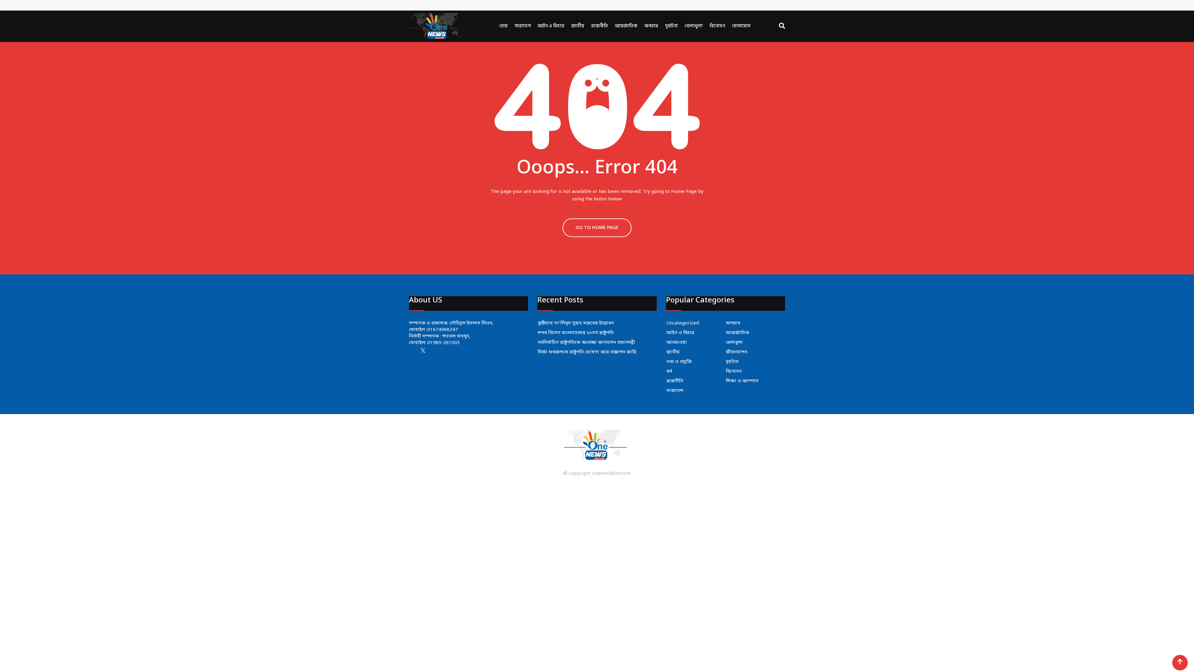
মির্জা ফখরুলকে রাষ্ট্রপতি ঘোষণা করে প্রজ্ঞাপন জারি (587, 352)
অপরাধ (651, 26)
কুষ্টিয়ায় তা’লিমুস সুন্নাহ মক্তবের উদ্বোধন (576, 323)
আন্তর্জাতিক (626, 26)
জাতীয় (577, 26)
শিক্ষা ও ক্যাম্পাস (742, 381)
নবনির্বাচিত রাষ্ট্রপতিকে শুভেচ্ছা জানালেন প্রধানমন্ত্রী (586, 342)
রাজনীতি (599, 26)
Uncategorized (682, 323)
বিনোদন (717, 26)
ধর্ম (669, 371)
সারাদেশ (523, 26)
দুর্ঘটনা (671, 26)
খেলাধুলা (694, 26)
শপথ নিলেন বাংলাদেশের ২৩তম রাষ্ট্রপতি (576, 333)
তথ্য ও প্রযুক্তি (679, 362)
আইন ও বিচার (551, 26)
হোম (503, 26)
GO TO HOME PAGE (597, 228)
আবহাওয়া (676, 342)
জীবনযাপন (736, 352)
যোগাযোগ (741, 26)
